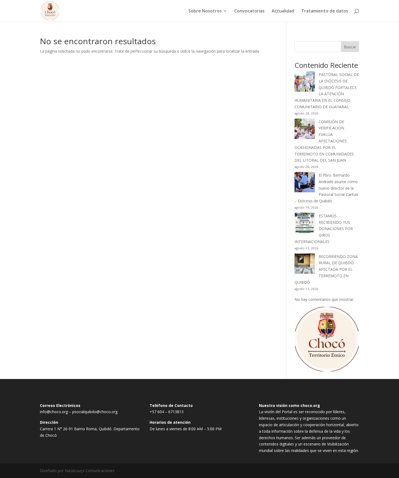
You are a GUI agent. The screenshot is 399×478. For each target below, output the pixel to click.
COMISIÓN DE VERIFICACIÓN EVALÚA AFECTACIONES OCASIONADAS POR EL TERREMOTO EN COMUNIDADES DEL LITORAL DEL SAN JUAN (324, 141)
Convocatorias (249, 11)
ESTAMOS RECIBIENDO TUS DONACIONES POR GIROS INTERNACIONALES (323, 228)
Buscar (350, 46)
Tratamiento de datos (324, 11)
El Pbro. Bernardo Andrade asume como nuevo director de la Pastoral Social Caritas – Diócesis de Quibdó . (326, 188)
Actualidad (283, 11)
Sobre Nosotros (205, 11)
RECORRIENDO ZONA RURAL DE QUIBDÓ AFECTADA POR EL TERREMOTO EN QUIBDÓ (326, 269)
